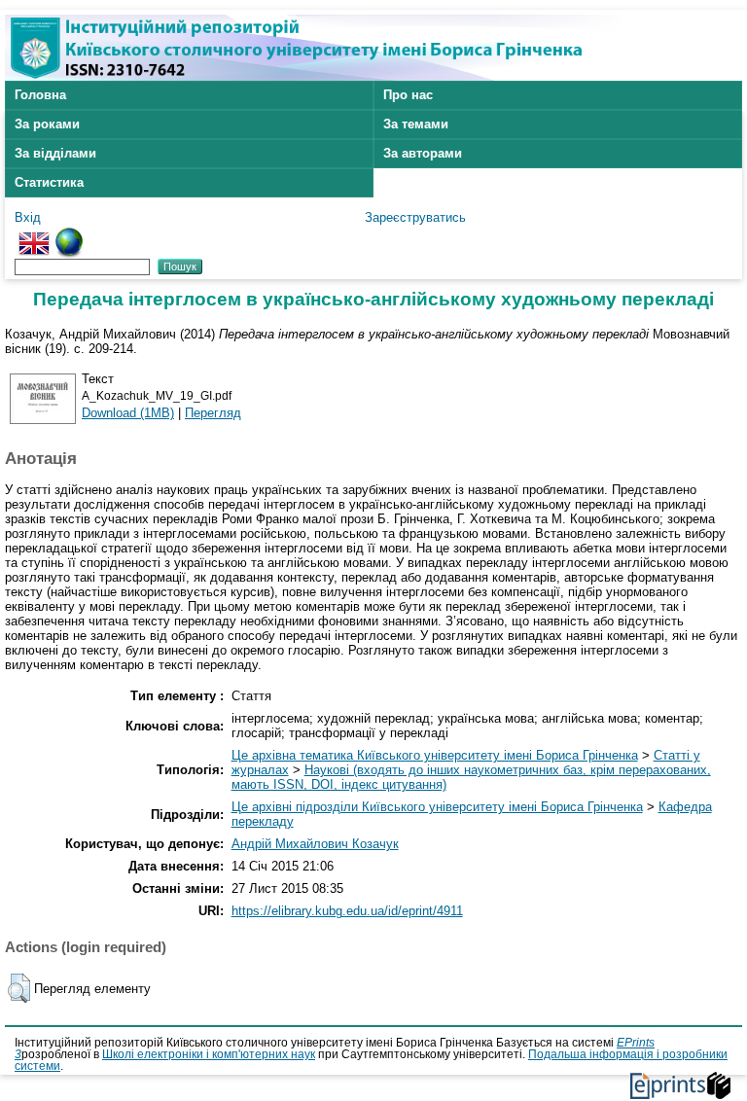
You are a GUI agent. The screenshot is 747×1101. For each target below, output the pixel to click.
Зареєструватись (415, 217)
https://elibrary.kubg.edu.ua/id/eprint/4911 (347, 911)
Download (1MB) (128, 413)
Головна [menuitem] (40, 95)
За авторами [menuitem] (422, 153)
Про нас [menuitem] (408, 95)
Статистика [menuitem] (49, 182)
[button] (19, 988)
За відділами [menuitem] (55, 153)
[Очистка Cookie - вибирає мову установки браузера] (69, 235)
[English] (34, 235)
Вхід (28, 217)
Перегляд (213, 413)
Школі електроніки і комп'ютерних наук (208, 1054)
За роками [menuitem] (47, 124)
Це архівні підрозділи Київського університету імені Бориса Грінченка (437, 806)
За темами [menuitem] (415, 124)
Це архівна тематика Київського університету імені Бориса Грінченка (434, 755)
